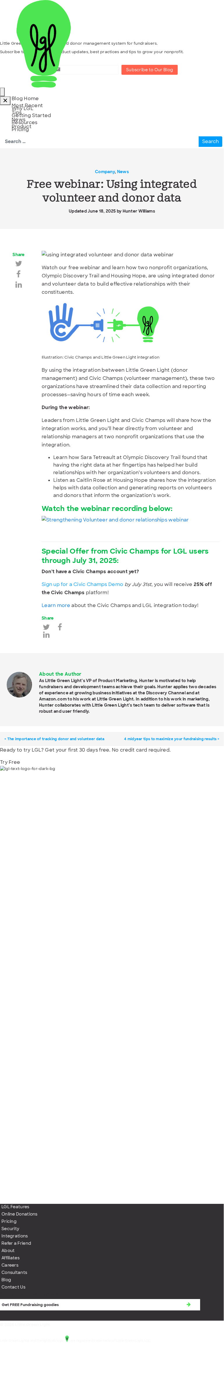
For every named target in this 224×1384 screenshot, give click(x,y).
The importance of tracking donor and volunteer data (55, 739)
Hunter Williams (139, 211)
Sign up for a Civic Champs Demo (82, 584)
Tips (17, 112)
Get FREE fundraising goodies (29, 1293)
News (18, 120)
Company (105, 171)
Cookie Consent (18, 1373)
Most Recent (27, 105)
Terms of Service (19, 1355)
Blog (6, 1279)
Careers (9, 1265)
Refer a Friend (16, 1243)
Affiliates (10, 1257)
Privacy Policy (16, 1364)
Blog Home (25, 98)
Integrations (14, 1236)
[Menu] (2, 92)
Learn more (56, 605)
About (8, 1250)
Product (21, 127)
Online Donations (19, 1214)
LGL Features (15, 1206)
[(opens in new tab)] (112, 984)
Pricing (9, 1221)
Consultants (14, 1272)
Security (10, 1228)
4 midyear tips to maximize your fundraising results (170, 739)
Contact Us (13, 1287)
